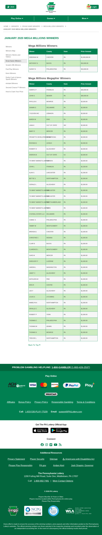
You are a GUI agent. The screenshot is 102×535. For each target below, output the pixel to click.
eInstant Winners (12, 83)
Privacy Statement (16, 459)
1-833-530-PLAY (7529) (36, 412)
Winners (15, 26)
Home (6, 26)
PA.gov (42, 465)
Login (93, 7)
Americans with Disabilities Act (79, 459)
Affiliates (11, 402)
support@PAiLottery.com (70, 412)
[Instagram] (46, 445)
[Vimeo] (51, 445)
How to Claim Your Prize (14, 92)
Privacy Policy (41, 402)
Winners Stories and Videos (13, 56)
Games (50, 18)
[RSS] (60, 445)
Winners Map (10, 51)
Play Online (16, 18)
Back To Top (33, 345)
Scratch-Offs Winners (13, 65)
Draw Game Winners (31, 26)
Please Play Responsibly (20, 465)
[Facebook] (42, 445)
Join (12, 7)
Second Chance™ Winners (15, 88)
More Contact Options (63, 481)
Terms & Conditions (86, 402)
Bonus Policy (24, 402)
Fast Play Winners (12, 69)
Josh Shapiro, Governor (82, 465)
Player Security (37, 459)
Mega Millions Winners (53, 26)
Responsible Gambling (62, 402)
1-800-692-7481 (41, 481)
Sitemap (54, 459)
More (84, 18)
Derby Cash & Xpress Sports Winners (13, 78)
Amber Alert (58, 465)
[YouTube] (55, 445)
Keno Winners (11, 73)
